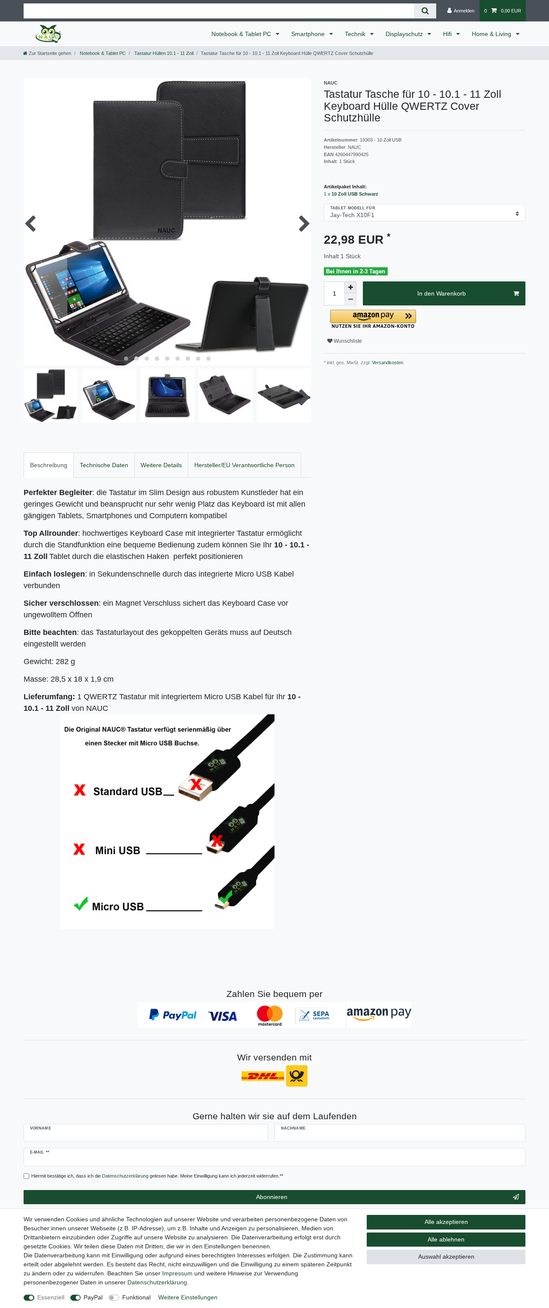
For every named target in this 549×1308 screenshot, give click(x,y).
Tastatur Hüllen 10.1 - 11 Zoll (163, 53)
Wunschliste (347, 341)
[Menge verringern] (350, 299)
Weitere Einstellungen (187, 1297)
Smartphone (308, 33)
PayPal (93, 1297)
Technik (356, 33)
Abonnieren (271, 1196)
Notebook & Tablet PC (242, 33)
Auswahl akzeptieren (446, 1256)
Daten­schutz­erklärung (157, 1282)
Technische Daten (104, 465)
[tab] (49, 465)
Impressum (177, 1273)
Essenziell (50, 1297)
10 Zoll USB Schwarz (355, 193)
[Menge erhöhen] (350, 287)
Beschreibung (48, 465)
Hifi (448, 33)
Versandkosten (387, 362)
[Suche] (425, 10)
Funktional (136, 1297)
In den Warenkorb (441, 293)
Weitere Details (161, 465)
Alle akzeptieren (446, 1221)
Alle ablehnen (446, 1239)
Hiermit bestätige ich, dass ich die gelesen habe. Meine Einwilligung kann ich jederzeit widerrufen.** (157, 1175)
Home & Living (492, 33)
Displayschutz (405, 33)
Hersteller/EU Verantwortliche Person (244, 465)
